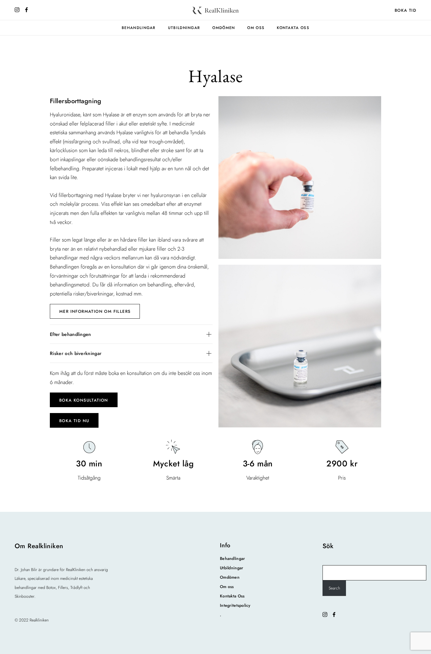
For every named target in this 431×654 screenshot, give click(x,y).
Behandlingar (139, 27)
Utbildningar (184, 27)
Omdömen (223, 27)
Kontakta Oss (293, 27)
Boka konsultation (83, 400)
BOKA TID (405, 10)
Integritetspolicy (235, 605)
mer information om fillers (94, 311)
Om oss (255, 27)
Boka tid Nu (74, 421)
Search (334, 588)
